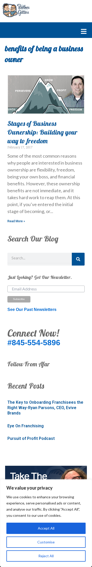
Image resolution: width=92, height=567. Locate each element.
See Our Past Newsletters (31, 309)
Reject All (46, 556)
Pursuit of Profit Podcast (31, 438)
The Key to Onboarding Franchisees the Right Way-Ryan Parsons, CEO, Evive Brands (45, 408)
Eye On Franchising (25, 425)
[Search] (78, 259)
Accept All (46, 528)
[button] (43, 31)
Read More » (16, 221)
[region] (46, 523)
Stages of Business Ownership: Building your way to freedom (42, 132)
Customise (46, 542)
